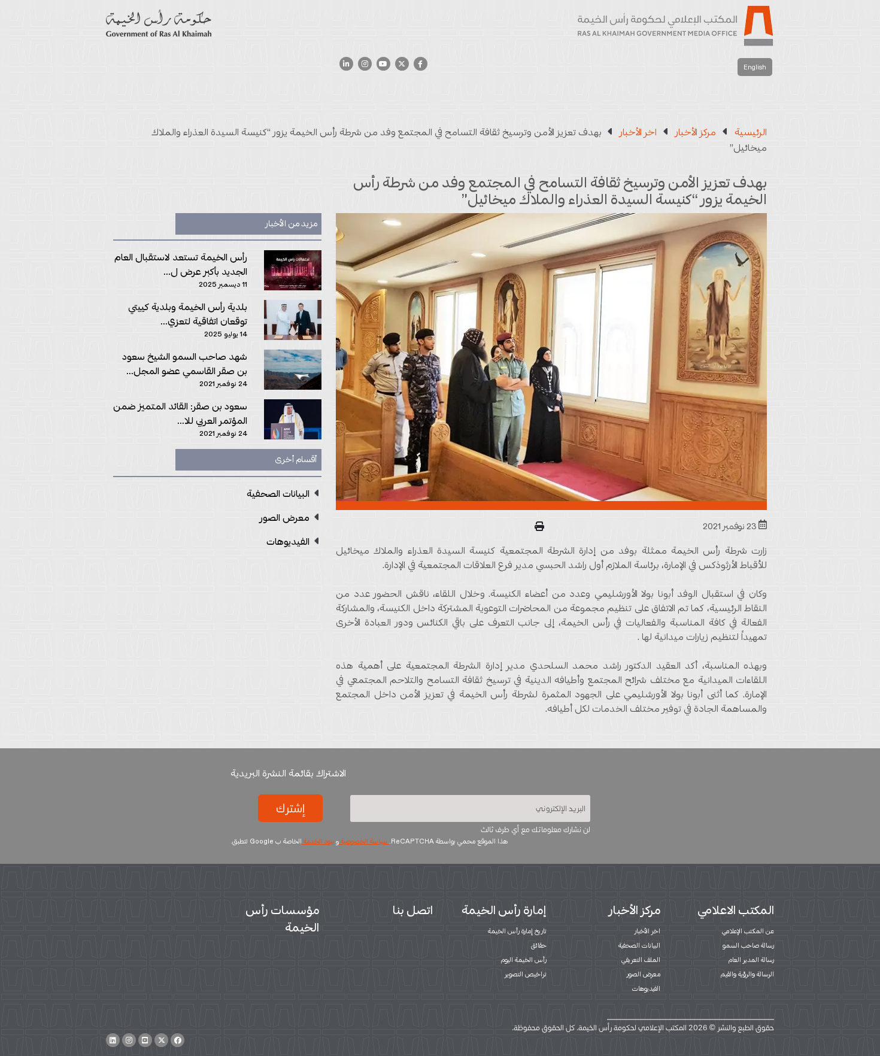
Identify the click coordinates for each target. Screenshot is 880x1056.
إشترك (290, 808)
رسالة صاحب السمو (748, 945)
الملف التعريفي (640, 959)
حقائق (539, 945)
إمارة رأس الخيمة (504, 910)
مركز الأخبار (634, 910)
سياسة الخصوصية (364, 841)
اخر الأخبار (647, 931)
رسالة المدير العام (751, 959)
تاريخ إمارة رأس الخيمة (517, 931)
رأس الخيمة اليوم (524, 959)
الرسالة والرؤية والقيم (747, 974)
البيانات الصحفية (639, 945)
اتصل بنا (413, 910)
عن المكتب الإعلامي (748, 931)
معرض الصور (643, 974)
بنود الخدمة (318, 841)
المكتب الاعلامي (735, 910)
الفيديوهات (646, 988)
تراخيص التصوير (526, 974)
